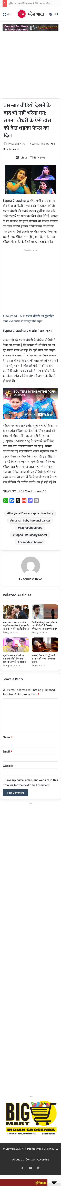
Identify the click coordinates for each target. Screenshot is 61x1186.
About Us (18, 1159)
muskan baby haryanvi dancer (31, 520)
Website (8, 766)
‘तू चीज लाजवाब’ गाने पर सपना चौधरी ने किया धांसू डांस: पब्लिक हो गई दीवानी (14, 659)
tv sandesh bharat (31, 542)
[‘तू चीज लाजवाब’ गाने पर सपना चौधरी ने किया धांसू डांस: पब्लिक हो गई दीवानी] (16, 644)
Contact (30, 1159)
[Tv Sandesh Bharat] (30, 14)
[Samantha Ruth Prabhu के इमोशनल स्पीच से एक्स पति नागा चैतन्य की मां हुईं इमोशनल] (16, 611)
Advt (30, 1096)
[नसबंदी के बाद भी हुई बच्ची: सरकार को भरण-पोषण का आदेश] (45, 644)
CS (57, 1148)
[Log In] (51, 15)
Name (8, 737)
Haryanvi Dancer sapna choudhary (31, 513)
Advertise (43, 1159)
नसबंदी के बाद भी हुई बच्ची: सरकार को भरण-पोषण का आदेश (43, 659)
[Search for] (56, 15)
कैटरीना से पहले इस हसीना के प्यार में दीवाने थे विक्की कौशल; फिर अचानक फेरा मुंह (44, 626)
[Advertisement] (30, 65)
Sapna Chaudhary (31, 528)
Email (7, 751)
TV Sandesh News (16, 144)
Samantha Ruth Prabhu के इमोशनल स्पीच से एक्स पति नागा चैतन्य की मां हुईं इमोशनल (16, 626)
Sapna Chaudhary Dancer (31, 535)
